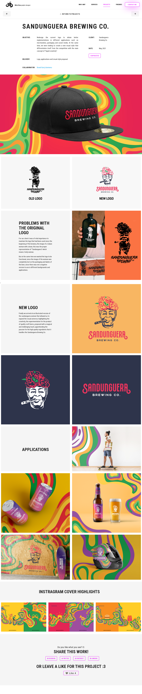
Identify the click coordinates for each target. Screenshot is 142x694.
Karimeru (48, 67)
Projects (106, 4)
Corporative (94, 56)
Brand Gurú (41, 67)
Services (94, 4)
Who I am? (82, 4)
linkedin (94, 658)
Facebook (51, 658)
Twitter (66, 658)
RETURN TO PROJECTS (69, 14)
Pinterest (80, 658)
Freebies (119, 4)
